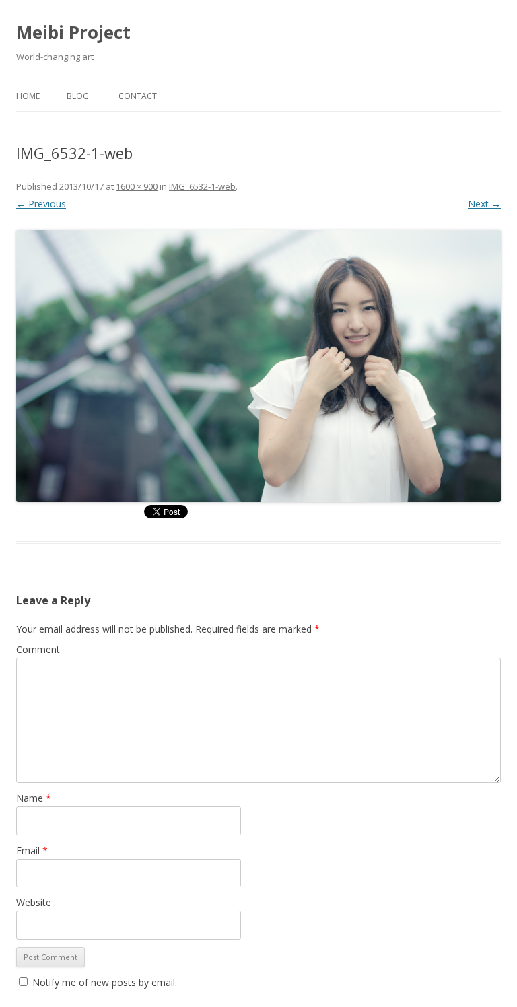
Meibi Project (73, 32)
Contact (137, 96)
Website (33, 902)
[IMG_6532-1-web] (258, 366)
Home (28, 96)
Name (33, 798)
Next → (484, 203)
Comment (38, 649)
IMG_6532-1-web (202, 186)
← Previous (41, 203)
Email (32, 850)
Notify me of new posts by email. (104, 982)
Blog (78, 96)
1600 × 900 (137, 186)
